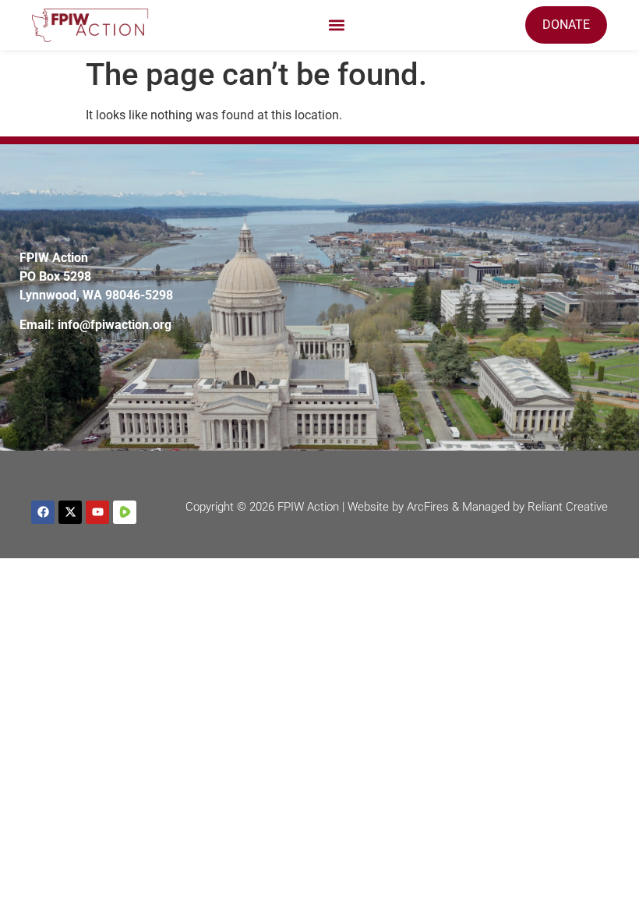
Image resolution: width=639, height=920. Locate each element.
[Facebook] (43, 512)
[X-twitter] (70, 512)
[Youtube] (97, 512)
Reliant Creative (568, 507)
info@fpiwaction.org (114, 324)
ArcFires (428, 507)
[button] (337, 25)
